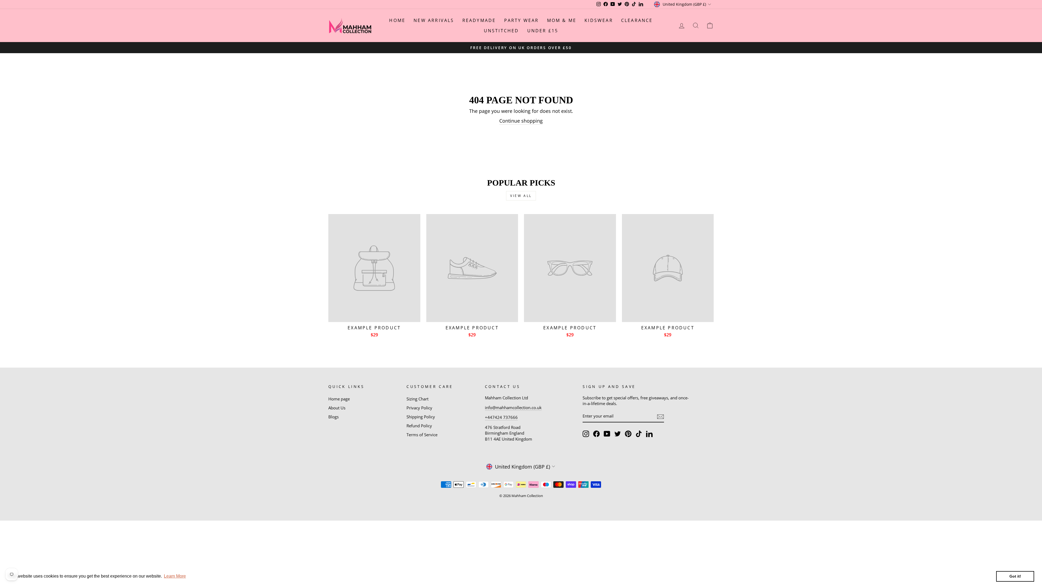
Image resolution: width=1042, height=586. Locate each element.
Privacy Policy (419, 407)
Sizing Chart (417, 399)
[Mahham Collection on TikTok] (639, 434)
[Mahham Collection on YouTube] (607, 434)
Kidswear (598, 20)
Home (397, 20)
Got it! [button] (1015, 576)
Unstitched (501, 31)
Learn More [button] (175, 576)
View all (521, 195)
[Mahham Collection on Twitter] (617, 434)
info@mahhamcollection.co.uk (513, 407)
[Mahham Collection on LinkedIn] (649, 434)
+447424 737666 (501, 417)
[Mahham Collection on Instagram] (586, 434)
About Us (336, 407)
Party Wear (521, 20)
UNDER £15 (542, 31)
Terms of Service (421, 434)
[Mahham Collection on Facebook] (596, 434)
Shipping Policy (420, 416)
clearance (637, 20)
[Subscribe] (660, 416)
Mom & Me (562, 20)
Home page (339, 399)
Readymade (479, 20)
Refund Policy (419, 425)
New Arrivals (434, 20)
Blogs (333, 416)
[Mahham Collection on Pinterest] (628, 434)
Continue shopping (521, 120)
